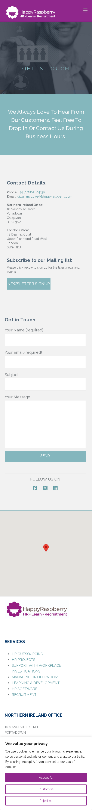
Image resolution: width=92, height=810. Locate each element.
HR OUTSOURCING (27, 654)
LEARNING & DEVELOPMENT (36, 683)
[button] (85, 10)
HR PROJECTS (23, 660)
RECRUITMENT (24, 695)
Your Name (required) (24, 330)
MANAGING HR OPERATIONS (35, 677)
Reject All (46, 800)
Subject (12, 374)
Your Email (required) (23, 352)
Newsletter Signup (28, 283)
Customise (46, 789)
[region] (46, 773)
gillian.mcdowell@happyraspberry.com (44, 196)
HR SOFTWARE (24, 689)
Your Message (17, 397)
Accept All (46, 777)
